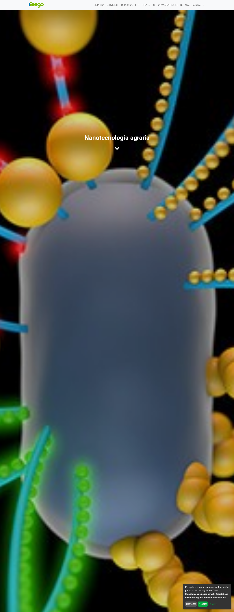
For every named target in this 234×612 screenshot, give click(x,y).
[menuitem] (99, 5)
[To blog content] (117, 148)
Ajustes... (214, 604)
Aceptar (203, 604)
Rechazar (191, 604)
